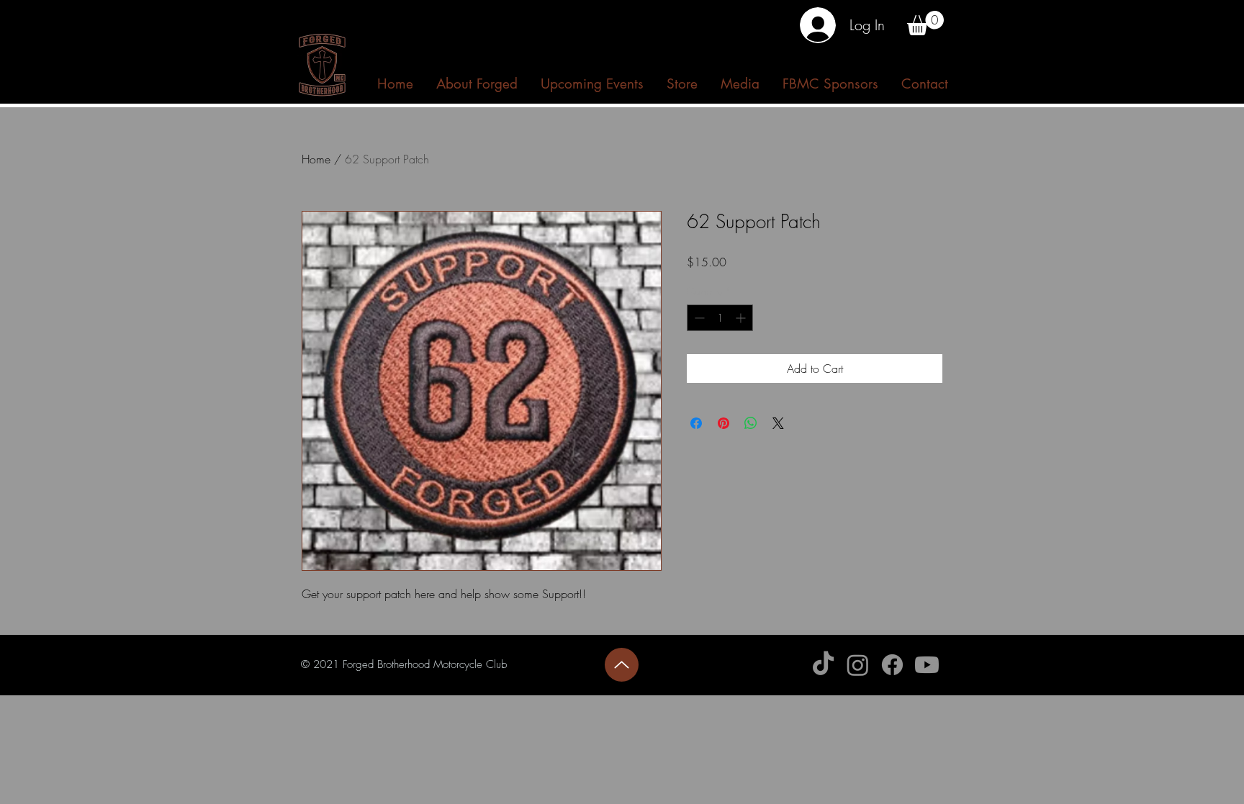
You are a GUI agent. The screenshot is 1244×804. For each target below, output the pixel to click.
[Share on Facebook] (696, 423)
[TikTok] (823, 665)
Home (316, 159)
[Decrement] (698, 317)
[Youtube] (927, 665)
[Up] (622, 665)
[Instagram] (858, 665)
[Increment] (742, 317)
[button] (925, 23)
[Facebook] (892, 665)
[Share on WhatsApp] (751, 423)
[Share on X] (778, 423)
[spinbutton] (720, 317)
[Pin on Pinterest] (723, 423)
